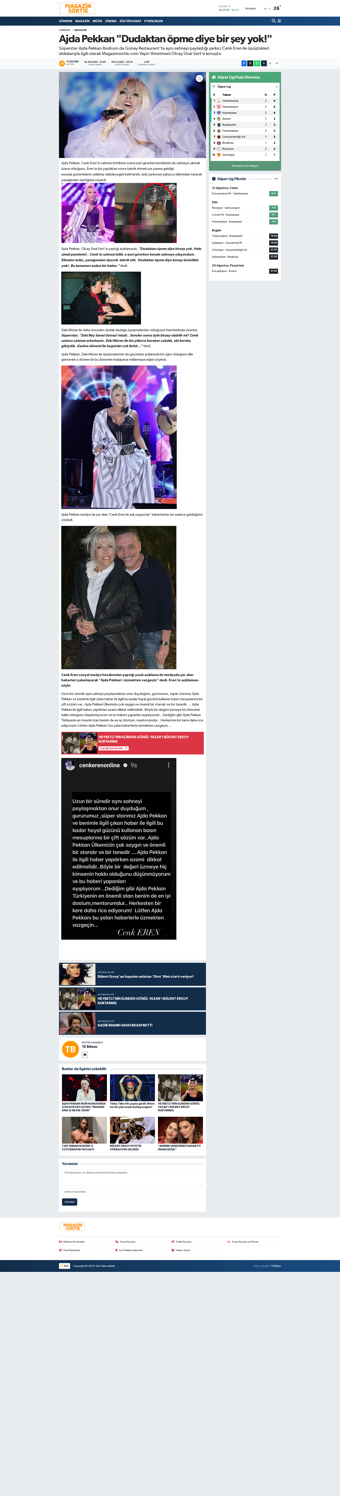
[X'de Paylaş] (250, 63)
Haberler (64, 30)
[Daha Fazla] (264, 63)
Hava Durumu (127, 1241)
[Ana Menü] (278, 21)
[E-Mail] (85, 1055)
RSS (66, 1266)
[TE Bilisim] (70, 1049)
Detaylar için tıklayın (245, 165)
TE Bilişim (276, 1266)
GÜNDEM (65, 21)
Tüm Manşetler (71, 1250)
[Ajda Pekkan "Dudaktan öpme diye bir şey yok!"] (132, 115)
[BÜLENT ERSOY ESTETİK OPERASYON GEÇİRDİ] (132, 1130)
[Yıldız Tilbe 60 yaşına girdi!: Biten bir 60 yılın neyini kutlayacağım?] (132, 1087)
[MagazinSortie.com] (77, 8)
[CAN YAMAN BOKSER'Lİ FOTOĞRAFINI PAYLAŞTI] (84, 1130)
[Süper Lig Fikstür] (276, 178)
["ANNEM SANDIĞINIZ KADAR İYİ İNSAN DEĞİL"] (180, 1130)
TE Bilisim (89, 1047)
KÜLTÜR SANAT (130, 21)
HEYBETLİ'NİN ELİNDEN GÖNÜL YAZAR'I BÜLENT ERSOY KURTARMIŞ (179, 1107)
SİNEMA (111, 21)
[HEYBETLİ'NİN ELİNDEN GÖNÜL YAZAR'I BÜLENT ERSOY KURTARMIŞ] (180, 1087)
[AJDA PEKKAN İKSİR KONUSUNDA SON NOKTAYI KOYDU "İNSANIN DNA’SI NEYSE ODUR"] (84, 1087)
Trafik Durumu (183, 1241)
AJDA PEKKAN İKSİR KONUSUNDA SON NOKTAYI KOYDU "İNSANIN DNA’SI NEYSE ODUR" (84, 1107)
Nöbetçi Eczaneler (74, 1241)
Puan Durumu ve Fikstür (245, 1241)
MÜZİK (97, 21)
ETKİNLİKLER (153, 21)
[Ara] (274, 21)
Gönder (69, 1202)
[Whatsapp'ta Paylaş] (257, 63)
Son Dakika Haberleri (131, 1250)
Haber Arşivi (183, 1250)
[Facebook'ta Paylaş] (244, 63)
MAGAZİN (82, 21)
